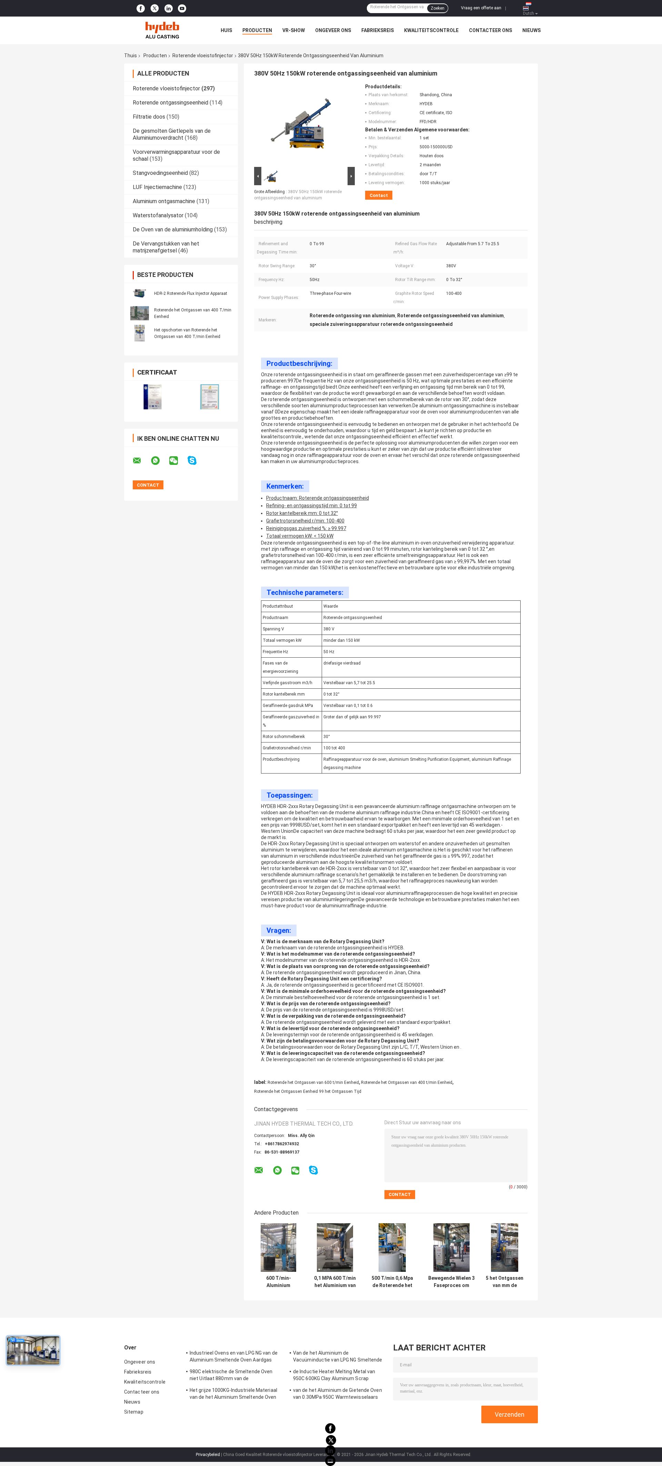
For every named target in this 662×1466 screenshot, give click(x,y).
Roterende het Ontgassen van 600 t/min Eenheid (313, 1082)
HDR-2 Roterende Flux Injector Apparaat (190, 293)
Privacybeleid (208, 1454)
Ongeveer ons (333, 30)
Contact (379, 195)
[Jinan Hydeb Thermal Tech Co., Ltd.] (162, 30)
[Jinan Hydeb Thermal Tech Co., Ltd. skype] (196, 460)
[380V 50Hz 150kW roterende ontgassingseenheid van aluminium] (302, 124)
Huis (226, 30)
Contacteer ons (490, 30)
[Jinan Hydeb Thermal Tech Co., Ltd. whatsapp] (159, 460)
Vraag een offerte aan (481, 8)
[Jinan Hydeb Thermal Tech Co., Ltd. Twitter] (154, 8)
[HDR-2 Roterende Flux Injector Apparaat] (139, 293)
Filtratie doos (149, 116)
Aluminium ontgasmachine (164, 201)
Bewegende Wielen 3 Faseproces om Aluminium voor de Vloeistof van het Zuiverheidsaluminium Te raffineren (451, 1281)
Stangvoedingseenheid (160, 173)
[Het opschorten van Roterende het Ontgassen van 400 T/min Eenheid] (139, 333)
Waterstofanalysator (158, 215)
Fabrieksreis (377, 30)
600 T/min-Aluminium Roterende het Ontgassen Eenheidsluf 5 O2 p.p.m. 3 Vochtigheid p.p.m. (278, 1281)
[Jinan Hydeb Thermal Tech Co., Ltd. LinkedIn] (168, 8)
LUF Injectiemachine (157, 187)
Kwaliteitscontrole (431, 30)
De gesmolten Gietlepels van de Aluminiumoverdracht (172, 134)
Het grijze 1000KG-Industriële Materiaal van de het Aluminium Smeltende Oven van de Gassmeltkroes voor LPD (233, 1394)
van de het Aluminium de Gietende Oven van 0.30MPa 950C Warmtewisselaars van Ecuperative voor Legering (337, 1394)
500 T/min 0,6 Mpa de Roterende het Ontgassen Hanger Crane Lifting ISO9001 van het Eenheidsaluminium (392, 1281)
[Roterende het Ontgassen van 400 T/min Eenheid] (139, 313)
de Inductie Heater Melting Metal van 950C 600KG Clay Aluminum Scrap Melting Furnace (334, 1376)
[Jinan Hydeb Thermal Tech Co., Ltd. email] (141, 460)
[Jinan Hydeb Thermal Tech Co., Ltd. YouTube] (182, 8)
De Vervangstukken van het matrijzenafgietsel (166, 247)
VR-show (293, 30)
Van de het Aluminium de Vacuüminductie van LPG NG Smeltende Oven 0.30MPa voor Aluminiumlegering (337, 1357)
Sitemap (133, 1412)
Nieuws (531, 30)
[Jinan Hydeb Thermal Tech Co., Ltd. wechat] (178, 460)
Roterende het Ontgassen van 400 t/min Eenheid (406, 1082)
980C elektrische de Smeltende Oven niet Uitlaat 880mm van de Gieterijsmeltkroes (231, 1376)
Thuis (130, 55)
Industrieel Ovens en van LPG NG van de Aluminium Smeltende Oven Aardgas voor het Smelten (234, 1357)
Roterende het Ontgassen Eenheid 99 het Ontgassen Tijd (307, 1091)
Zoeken (437, 8)
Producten (257, 30)
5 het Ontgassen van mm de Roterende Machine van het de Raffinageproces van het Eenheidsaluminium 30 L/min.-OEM (504, 1281)
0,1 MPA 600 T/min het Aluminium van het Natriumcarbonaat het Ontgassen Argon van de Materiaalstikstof (335, 1281)
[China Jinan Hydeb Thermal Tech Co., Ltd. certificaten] (152, 396)
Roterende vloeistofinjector (202, 55)
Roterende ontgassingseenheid (170, 102)
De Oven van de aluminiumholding (173, 229)
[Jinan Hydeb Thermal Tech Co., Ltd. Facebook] (140, 8)
